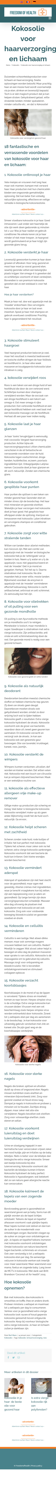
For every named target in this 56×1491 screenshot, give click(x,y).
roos (45, 1338)
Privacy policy (36, 1466)
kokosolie (22, 1338)
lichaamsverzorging (34, 1338)
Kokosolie (8, 1338)
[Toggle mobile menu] (50, 18)
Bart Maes (13, 1335)
